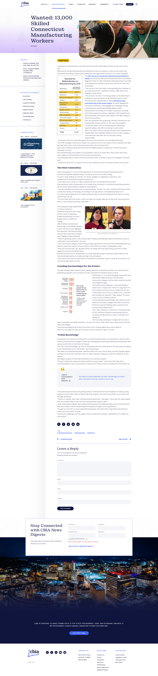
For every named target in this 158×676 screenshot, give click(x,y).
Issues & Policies (29, 103)
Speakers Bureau (102, 670)
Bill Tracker (119, 662)
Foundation (81, 4)
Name (59, 479)
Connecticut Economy (64, 433)
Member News (28, 113)
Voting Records (120, 660)
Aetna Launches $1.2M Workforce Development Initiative (32, 78)
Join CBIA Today (79, 633)
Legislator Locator (121, 657)
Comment (60, 460)
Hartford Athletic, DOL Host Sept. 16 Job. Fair (31, 64)
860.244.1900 (82, 660)
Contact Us (100, 655)
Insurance (92, 4)
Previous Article (66, 439)
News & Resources (58, 4)
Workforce (91, 433)
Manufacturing (80, 433)
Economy (26, 96)
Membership (104, 4)
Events (71, 4)
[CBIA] (25, 4)
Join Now (129, 4)
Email (59, 489)
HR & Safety (27, 100)
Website (59, 498)
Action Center (120, 655)
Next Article (123, 439)
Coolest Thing (118, 4)
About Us (44, 4)
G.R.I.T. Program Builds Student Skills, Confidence (31, 71)
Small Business (28, 116)
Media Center (28, 110)
